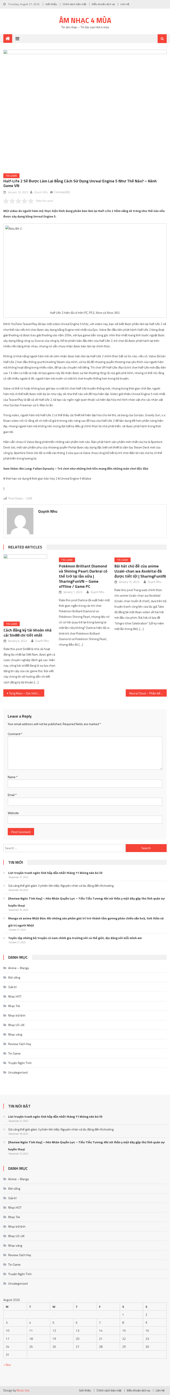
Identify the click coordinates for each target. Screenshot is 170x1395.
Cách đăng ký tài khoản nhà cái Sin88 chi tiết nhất (28, 632)
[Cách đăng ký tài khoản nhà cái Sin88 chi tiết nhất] (30, 586)
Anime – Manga (18, 968)
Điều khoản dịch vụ (103, 4)
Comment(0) (62, 192)
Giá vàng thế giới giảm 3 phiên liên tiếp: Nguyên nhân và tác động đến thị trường (61, 885)
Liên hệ (124, 4)
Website (13, 813)
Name (12, 777)
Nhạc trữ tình (16, 1015)
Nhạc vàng (15, 1034)
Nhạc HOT (14, 996)
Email (12, 794)
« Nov (7, 1364)
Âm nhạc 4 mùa (85, 20)
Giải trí (12, 987)
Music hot (23, 1390)
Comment (15, 734)
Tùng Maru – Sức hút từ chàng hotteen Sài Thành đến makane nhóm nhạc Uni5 (26, 693)
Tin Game (11, 176)
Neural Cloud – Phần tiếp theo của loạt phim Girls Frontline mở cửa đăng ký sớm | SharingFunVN (147, 693)
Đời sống (14, 977)
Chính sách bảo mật (74, 4)
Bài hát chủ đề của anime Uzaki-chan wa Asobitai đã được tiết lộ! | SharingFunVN (140, 571)
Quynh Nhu (41, 192)
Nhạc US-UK (16, 1025)
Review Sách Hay (19, 1044)
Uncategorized (18, 1072)
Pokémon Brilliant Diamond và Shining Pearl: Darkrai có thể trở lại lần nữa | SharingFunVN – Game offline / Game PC (83, 576)
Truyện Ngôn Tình (20, 1062)
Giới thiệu (51, 4)
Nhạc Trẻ (14, 1006)
